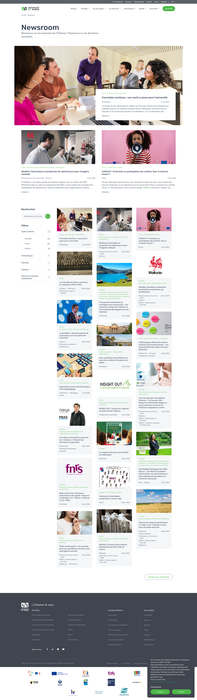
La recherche (114, 9)
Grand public (73, 640)
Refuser (182, 692)
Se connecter (149, 645)
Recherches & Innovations (118, 635)
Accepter (160, 692)
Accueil (23, 15)
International (129, 9)
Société (141, 9)
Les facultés (112, 620)
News (157, 2)
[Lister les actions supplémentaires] (174, 2)
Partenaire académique (77, 625)
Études (73, 9)
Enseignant (36, 635)
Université (153, 9)
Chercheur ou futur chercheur (43, 625)
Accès (146, 630)
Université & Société (115, 640)
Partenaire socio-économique (43, 630)
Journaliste (36, 640)
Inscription (169, 8)
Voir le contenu (98, 85)
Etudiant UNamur (74, 620)
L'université (112, 615)
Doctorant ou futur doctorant (43, 620)
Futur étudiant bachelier (41, 615)
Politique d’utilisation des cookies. (164, 682)
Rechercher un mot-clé (33, 216)
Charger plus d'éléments (158, 577)
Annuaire (129, 2)
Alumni (70, 630)
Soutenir (149, 2)
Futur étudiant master (76, 615)
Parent (70, 635)
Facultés (84, 9)
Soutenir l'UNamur (115, 645)
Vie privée (126, 663)
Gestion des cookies (140, 663)
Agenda (163, 2)
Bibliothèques (139, 2)
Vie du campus (98, 9)
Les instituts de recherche (118, 625)
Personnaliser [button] (156, 687)
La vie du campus (114, 630)
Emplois (147, 635)
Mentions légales (112, 663)
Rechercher (119, 2)
